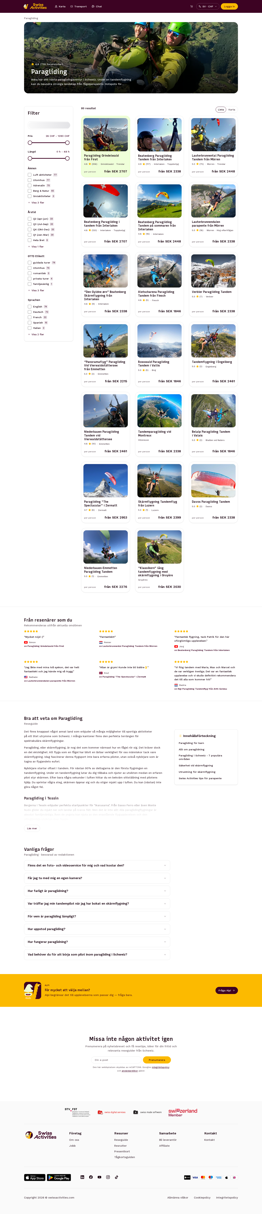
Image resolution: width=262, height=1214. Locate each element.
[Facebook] (91, 1177)
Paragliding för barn (191, 743)
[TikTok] (116, 1177)
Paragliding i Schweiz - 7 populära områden (200, 757)
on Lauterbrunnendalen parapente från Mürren (49, 681)
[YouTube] (99, 1177)
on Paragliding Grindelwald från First (44, 646)
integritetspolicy (160, 1067)
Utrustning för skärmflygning (197, 772)
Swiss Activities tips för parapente (200, 778)
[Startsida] (37, 6)
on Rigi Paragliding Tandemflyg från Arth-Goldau (200, 689)
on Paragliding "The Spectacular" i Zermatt (122, 676)
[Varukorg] (191, 6)
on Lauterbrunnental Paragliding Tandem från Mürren (128, 646)
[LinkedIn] (82, 1177)
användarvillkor (130, 1071)
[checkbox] (29, 175)
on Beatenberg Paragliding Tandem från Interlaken (202, 650)
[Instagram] (108, 1177)
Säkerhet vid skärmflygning (196, 765)
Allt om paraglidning (191, 749)
